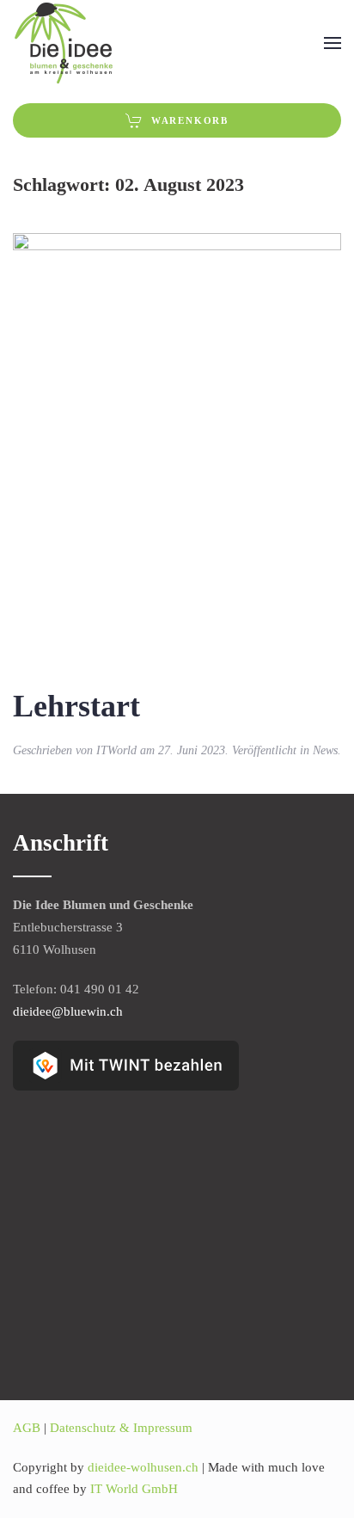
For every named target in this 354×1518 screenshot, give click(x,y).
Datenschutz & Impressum (121, 1428)
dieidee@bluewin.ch (68, 1011)
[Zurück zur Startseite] (64, 43)
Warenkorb (190, 120)
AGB (26, 1428)
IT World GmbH (134, 1489)
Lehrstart (76, 706)
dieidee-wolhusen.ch (145, 1467)
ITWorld (116, 750)
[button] (332, 43)
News (325, 750)
